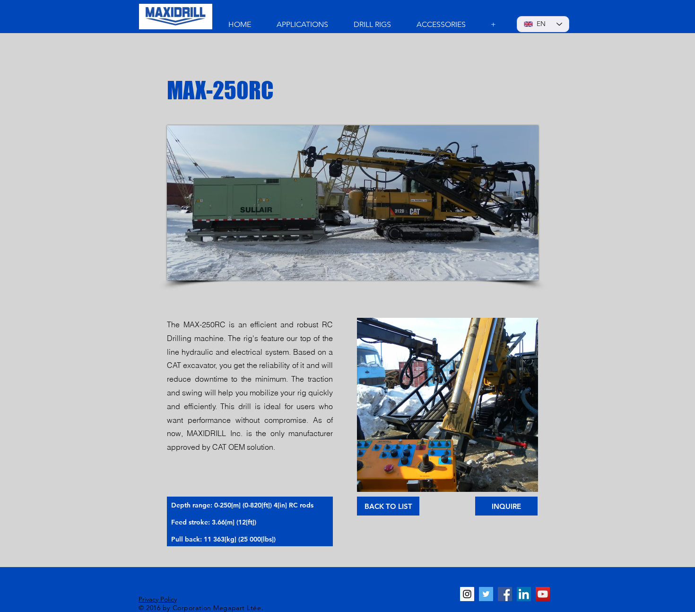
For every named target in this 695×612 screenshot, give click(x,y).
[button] (447, 405)
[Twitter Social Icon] (486, 594)
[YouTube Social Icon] (543, 594)
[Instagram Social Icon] (467, 594)
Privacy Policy (158, 599)
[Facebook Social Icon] (505, 594)
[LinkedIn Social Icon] (524, 594)
